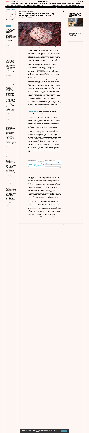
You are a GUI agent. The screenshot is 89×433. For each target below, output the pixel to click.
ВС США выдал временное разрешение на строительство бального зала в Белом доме (10, 67)
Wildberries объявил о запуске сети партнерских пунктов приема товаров (10, 61)
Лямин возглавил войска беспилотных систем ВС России (10, 133)
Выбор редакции (21, 8)
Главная (19, 11)
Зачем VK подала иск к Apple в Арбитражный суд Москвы (10, 199)
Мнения (73, 3)
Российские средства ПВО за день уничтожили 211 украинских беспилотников (11, 100)
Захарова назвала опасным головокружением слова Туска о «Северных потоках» (11, 123)
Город (25, 5)
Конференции (74, 5)
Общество (54, 3)
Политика (49, 3)
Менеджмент (59, 3)
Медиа (40, 3)
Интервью (69, 3)
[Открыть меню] (82, 1)
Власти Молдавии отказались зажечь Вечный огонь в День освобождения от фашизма (11, 37)
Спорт (70, 5)
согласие (37, 431)
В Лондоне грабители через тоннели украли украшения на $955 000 (11, 177)
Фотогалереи (77, 3)
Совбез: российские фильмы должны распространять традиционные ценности (10, 89)
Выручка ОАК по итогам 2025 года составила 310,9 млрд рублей (10, 128)
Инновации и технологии (55, 5)
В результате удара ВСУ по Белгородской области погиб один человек (10, 110)
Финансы (26, 3)
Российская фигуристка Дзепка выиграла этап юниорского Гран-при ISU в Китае (11, 172)
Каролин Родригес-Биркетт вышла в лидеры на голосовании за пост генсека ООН (11, 31)
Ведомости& (29, 5)
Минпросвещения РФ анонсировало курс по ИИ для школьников (10, 72)
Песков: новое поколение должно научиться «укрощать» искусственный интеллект (11, 156)
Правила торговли (13, 5)
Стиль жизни (64, 3)
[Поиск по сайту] (76, 1)
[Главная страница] (42, 1)
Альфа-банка (58, 60)
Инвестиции (31, 3)
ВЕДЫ (8, 5)
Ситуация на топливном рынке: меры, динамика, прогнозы (55, 8)
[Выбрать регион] (74, 1)
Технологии (35, 3)
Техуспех (62, 5)
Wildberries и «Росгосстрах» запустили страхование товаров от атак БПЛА (11, 48)
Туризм (79, 5)
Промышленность (47, 5)
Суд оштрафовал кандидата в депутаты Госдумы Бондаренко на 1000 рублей (11, 83)
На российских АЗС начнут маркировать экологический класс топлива (10, 149)
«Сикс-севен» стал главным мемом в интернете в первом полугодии (11, 194)
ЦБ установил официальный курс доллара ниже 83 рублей (10, 161)
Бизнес (17, 3)
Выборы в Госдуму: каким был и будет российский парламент (76, 8)
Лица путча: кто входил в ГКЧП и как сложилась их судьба (10, 42)
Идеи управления (20, 5)
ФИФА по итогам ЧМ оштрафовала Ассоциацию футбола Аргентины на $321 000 (11, 205)
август (13, 9)
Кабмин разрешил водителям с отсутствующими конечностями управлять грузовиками (10, 55)
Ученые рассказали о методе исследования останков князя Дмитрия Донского (10, 116)
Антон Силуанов (40, 70)
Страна (42, 5)
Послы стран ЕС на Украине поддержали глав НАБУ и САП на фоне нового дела (11, 105)
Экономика (21, 3)
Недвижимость (44, 3)
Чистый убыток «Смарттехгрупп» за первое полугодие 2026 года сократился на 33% (11, 184)
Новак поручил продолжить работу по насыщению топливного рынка (11, 166)
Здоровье (66, 5)
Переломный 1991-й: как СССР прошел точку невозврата (34, 8)
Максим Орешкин (36, 67)
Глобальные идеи (12, 3)
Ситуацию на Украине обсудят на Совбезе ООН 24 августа (11, 77)
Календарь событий (8, 10)
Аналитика (34, 5)
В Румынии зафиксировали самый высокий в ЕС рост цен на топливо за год (11, 143)
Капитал (38, 5)
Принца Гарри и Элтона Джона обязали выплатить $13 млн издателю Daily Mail (11, 189)
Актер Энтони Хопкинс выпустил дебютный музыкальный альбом (10, 94)
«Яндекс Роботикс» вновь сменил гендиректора (10, 138)
